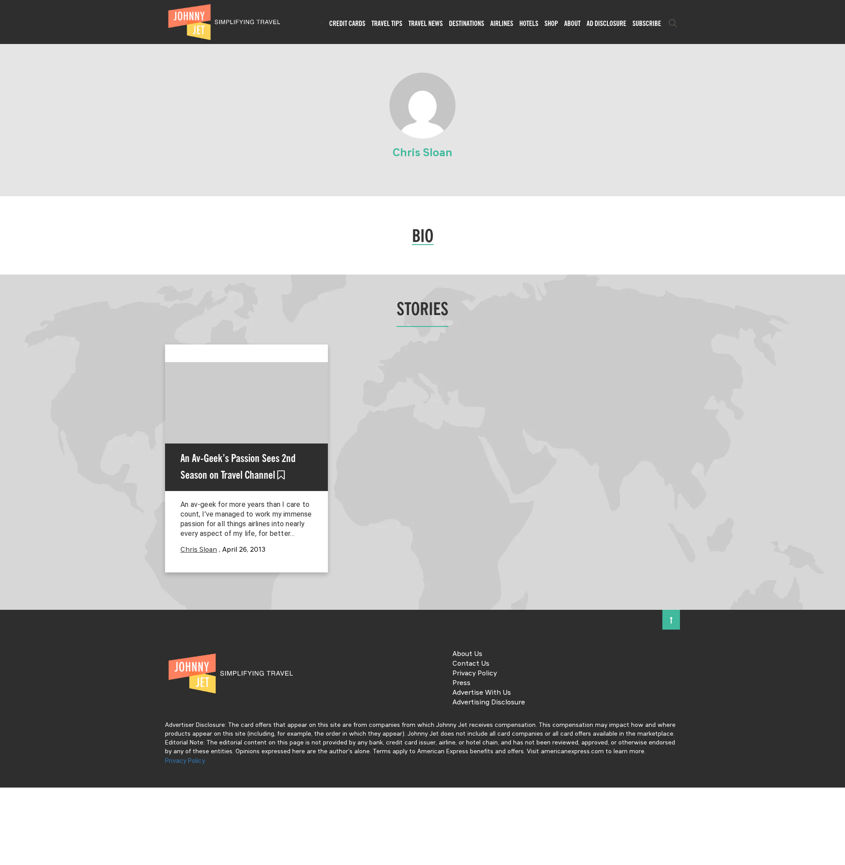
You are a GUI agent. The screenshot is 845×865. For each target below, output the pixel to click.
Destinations (466, 23)
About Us (467, 654)
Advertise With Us (481, 692)
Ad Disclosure (606, 23)
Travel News (425, 23)
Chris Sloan (198, 549)
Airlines (501, 23)
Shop (551, 23)
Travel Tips (386, 23)
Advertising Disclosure (488, 702)
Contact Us (470, 663)
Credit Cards (347, 23)
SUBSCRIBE (646, 23)
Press (461, 683)
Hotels (528, 23)
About (572, 23)
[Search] (673, 23)
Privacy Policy (474, 673)
